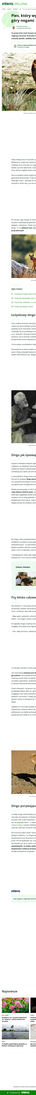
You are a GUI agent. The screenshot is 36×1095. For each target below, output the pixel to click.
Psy (20, 9)
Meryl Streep (17, 825)
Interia (3, 9)
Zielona (9, 9)
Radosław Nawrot (22, 26)
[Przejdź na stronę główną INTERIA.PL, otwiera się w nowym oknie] (8, 3)
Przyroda (15, 9)
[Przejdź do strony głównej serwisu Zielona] (20, 3)
